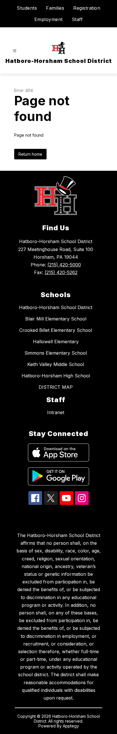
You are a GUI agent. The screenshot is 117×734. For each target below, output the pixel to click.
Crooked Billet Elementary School (55, 330)
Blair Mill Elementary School (55, 319)
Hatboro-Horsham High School (56, 376)
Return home (30, 154)
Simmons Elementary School (55, 353)
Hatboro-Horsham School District (55, 307)
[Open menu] (14, 51)
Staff (77, 19)
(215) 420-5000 (64, 265)
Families (55, 8)
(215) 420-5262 (61, 272)
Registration (86, 8)
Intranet (55, 412)
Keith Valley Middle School (55, 364)
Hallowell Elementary (56, 341)
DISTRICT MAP (56, 387)
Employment (48, 19)
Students (27, 8)
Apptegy (71, 725)
